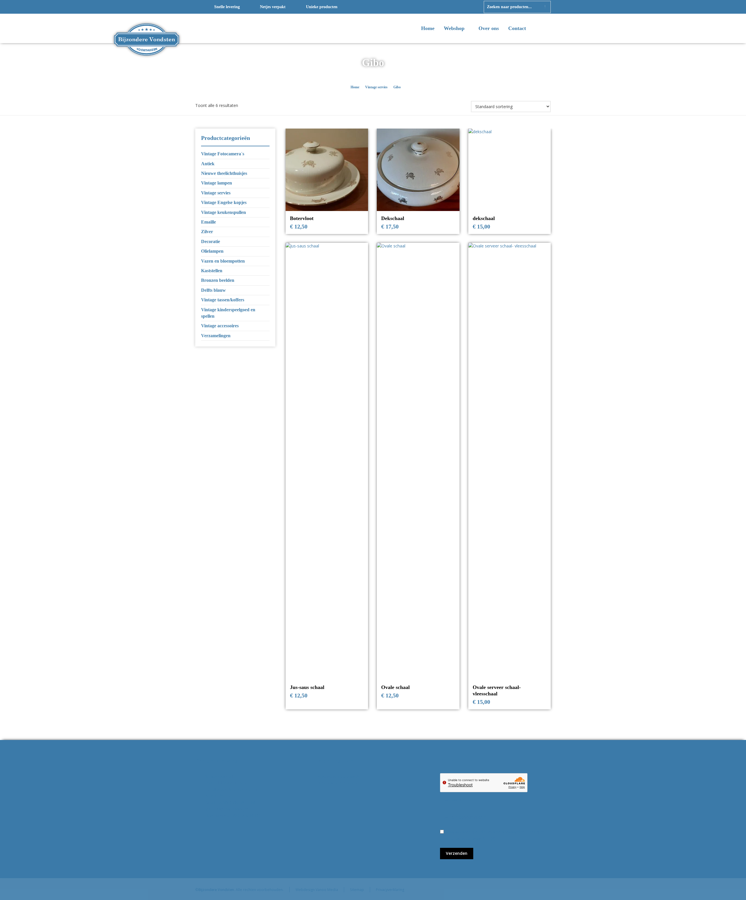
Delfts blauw (213, 290)
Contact (517, 28)
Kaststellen (211, 270)
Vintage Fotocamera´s (222, 153)
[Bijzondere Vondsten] (146, 28)
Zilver (207, 231)
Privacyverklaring (390, 889)
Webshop (455, 28)
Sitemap (357, 889)
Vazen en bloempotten (223, 261)
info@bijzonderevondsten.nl (231, 789)
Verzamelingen (216, 335)
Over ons (488, 28)
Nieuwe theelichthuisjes (224, 173)
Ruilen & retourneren (337, 782)
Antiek (207, 163)
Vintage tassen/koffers (222, 299)
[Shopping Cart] (547, 28)
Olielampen (212, 251)
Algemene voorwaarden (340, 776)
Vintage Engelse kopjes (224, 202)
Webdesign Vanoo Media (316, 889)
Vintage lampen (216, 182)
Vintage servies (376, 87)
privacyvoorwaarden (470, 838)
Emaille (208, 221)
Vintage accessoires (220, 325)
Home (427, 28)
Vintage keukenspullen (223, 212)
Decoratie (210, 241)
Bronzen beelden (217, 280)
